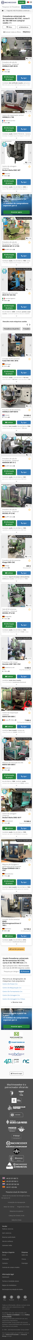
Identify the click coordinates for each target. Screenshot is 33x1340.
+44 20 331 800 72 (12, 1178)
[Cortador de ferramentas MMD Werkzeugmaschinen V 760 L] (16, 905)
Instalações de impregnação (16, 1202)
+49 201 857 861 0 (12, 1181)
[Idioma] (28, 2)
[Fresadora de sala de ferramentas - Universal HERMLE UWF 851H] (16, 48)
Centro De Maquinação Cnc (12, 988)
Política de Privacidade (12, 1334)
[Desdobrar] (16, 87)
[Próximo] (30, 48)
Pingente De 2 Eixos (23, 1207)
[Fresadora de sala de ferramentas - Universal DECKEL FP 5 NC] (16, 495)
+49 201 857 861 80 (12, 1184)
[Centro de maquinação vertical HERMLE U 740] (16, 101)
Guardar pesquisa (17, 949)
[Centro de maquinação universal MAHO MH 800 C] (16, 699)
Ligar (25, 78)
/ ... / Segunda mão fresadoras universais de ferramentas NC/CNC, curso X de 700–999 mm (17, 10)
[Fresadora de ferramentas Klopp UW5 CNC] (16, 546)
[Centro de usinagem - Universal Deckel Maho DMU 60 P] (16, 800)
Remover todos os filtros (13, 32)
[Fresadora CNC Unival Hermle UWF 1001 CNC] (16, 648)
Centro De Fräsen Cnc (10, 984)
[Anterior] (2, 48)
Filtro (10, 27)
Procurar (27, 7)
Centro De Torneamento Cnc (12, 991)
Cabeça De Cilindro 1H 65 (16, 1215)
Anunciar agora (16, 212)
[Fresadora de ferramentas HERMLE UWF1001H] (16, 396)
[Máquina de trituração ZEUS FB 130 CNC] (16, 279)
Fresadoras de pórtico (12, 329)
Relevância (24, 27)
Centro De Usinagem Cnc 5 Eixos (14, 999)
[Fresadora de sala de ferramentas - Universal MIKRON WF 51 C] (16, 444)
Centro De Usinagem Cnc (11, 995)
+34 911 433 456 (11, 1187)
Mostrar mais (17, 1002)
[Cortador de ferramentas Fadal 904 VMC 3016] (16, 345)
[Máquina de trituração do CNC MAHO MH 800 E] (16, 749)
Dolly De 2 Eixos (16, 1220)
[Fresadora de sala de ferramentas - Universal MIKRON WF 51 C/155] (16, 228)
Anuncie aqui (17, 1073)
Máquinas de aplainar (16, 1211)
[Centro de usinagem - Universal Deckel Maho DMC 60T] (16, 152)
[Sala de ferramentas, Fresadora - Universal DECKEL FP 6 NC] (16, 595)
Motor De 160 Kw (9, 1207)
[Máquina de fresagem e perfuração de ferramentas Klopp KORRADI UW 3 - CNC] (16, 850)
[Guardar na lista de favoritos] (29, 62)
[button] (31, 2)
